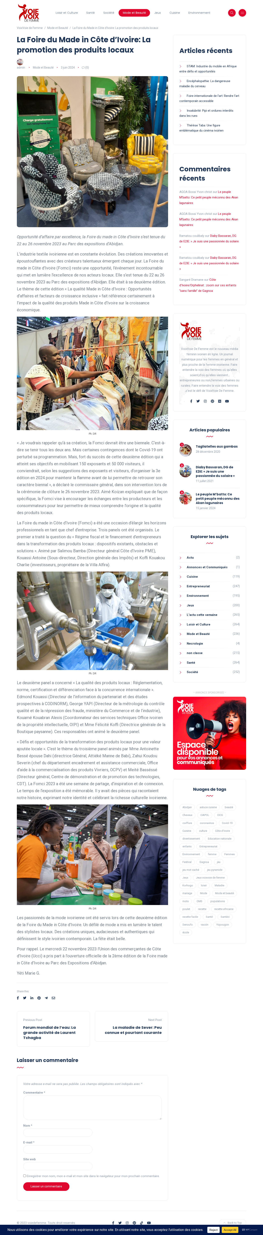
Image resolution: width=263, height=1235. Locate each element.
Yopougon (222, 924)
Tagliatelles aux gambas (217, 446)
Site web (29, 1159)
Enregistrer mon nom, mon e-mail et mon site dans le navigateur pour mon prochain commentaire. (93, 1176)
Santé (90, 13)
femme (212, 854)
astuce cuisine (208, 807)
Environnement (199, 13)
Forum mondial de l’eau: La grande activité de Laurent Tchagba (49, 1032)
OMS (199, 901)
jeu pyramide (214, 869)
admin (21, 67)
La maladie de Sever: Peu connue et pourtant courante (133, 1030)
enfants (186, 846)
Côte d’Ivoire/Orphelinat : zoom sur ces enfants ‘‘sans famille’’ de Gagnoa (207, 285)
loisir (204, 885)
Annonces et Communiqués (207, 567)
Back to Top (235, 1222)
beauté (229, 807)
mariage (187, 893)
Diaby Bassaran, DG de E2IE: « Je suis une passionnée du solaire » (209, 241)
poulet (186, 909)
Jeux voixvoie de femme (210, 877)
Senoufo (187, 924)
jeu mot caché (190, 869)
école (185, 932)
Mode (203, 893)
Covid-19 (227, 823)
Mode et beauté (224, 893)
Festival (186, 862)
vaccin (204, 924)
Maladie (219, 885)
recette (202, 909)
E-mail (29, 1142)
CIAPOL (204, 815)
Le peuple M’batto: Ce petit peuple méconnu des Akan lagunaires (208, 197)
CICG (220, 815)
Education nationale (219, 838)
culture (203, 830)
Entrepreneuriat (198, 586)
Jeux (157, 13)
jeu (218, 862)
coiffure (187, 823)
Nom (27, 1125)
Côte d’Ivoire (222, 830)
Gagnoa (204, 862)
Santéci (225, 916)
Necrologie (195, 643)
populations (217, 901)
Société (108, 13)
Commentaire (34, 1092)
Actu (190, 557)
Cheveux (187, 815)
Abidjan (187, 807)
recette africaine (223, 909)
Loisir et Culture (67, 13)
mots (185, 901)
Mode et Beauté (134, 13)
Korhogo (187, 885)
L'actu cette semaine (202, 615)
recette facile (190, 916)
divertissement (191, 838)
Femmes (229, 854)
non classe (195, 653)
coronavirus (207, 823)
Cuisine (175, 13)
